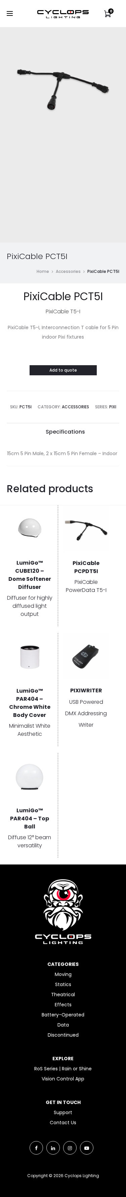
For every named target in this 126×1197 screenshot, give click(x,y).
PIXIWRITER (86, 690)
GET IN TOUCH (63, 1102)
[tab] (65, 431)
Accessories (68, 271)
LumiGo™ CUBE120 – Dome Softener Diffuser (29, 575)
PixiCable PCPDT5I (86, 567)
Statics (63, 984)
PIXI (112, 407)
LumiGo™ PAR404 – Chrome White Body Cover (29, 703)
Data (63, 1024)
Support (63, 1112)
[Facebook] (36, 1148)
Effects (63, 1004)
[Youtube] (86, 1148)
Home (43, 271)
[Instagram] (70, 1148)
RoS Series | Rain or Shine (63, 1068)
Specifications (65, 432)
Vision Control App (63, 1078)
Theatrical (63, 994)
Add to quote (63, 370)
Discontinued (63, 1035)
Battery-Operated (63, 1014)
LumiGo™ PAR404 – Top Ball (29, 818)
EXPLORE (63, 1058)
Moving (63, 974)
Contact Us (63, 1122)
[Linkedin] (53, 1148)
